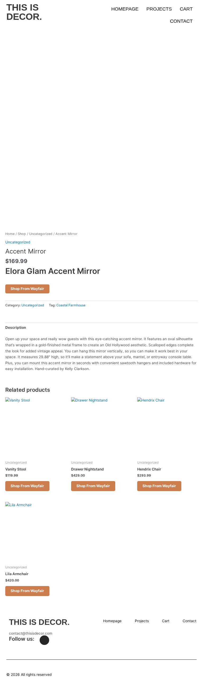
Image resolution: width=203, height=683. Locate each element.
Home (10, 234)
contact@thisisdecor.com (30, 633)
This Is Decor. (24, 12)
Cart (186, 9)
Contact (181, 21)
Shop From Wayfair (27, 289)
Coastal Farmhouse (70, 305)
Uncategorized (40, 234)
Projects (159, 9)
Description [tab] (15, 327)
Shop (22, 234)
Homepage (125, 9)
